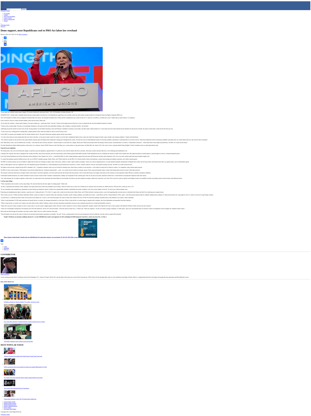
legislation (6, 248)
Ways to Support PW (9, 19)
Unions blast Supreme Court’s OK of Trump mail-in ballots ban (20, 399)
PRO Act (6, 249)
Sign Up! (3, 26)
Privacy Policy (7, 407)
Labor (5, 246)
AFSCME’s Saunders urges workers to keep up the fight (18, 341)
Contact (6, 15)
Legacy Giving (8, 18)
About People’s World (9, 401)
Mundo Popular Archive (10, 404)
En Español (7, 13)
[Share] (157, 38)
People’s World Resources (10, 406)
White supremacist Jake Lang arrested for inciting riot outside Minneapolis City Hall (25, 367)
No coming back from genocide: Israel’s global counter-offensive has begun (23, 377)
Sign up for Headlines (9, 16)
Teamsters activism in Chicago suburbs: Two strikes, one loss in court (21, 302)
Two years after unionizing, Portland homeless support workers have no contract (24, 321)
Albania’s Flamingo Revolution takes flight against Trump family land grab (23, 356)
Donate (6, 21)
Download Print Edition (10, 409)
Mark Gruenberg (23, 34)
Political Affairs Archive (10, 403)
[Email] (157, 42)
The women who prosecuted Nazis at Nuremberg (16, 388)
